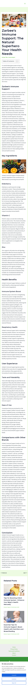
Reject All (14, 683)
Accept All (14, 675)
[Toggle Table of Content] (16, 61)
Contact (14, 655)
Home (14, 647)
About (14, 653)
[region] (14, 674)
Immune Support (12, 57)
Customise (14, 679)
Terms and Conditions (14, 651)
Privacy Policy (14, 649)
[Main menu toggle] (25, 3)
